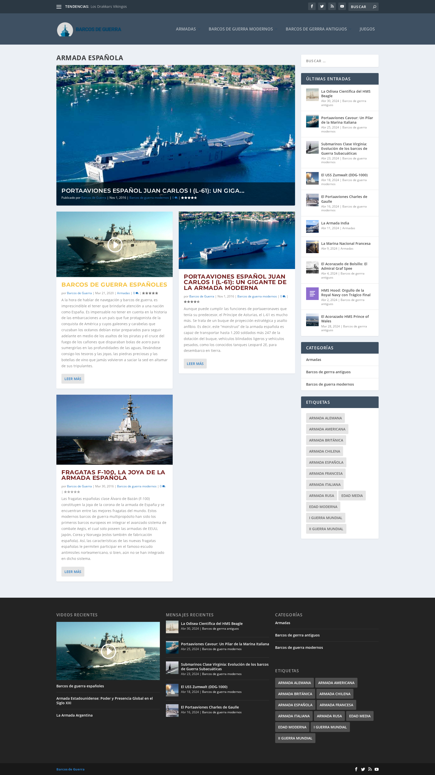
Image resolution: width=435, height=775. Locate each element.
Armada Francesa (326, 473)
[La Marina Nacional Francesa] (312, 247)
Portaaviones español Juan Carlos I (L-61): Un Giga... (153, 190)
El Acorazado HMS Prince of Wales (345, 318)
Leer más (72, 378)
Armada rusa (321, 495)
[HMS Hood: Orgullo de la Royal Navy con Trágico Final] (312, 293)
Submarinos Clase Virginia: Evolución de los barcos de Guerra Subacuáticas (344, 148)
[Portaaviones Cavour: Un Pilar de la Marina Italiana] (312, 121)
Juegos (367, 29)
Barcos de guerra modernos (241, 29)
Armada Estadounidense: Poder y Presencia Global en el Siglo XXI (104, 700)
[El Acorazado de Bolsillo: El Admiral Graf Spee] (312, 267)
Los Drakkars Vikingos (109, 6)
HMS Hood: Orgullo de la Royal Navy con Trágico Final (346, 292)
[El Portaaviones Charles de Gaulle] (312, 200)
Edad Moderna (323, 506)
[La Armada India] (312, 226)
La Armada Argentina (74, 715)
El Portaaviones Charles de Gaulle (344, 199)
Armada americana (327, 429)
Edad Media (352, 495)
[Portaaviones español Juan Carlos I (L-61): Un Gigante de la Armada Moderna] (237, 240)
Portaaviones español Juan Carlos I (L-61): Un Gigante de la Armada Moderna (235, 282)
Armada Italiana (325, 484)
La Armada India (335, 223)
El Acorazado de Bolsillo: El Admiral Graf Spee (344, 266)
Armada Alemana (325, 418)
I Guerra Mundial (325, 517)
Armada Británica (326, 440)
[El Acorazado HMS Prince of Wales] (312, 320)
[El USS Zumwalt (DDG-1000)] (312, 178)
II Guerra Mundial (326, 528)
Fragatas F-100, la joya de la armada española (113, 475)
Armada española (326, 462)
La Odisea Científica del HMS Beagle (346, 93)
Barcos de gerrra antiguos (316, 29)
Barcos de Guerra (93, 197)
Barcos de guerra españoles (114, 284)
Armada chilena (324, 451)
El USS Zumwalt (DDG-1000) (344, 175)
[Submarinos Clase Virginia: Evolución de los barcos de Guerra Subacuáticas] (312, 147)
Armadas (186, 29)
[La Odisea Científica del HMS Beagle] (312, 94)
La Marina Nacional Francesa (346, 243)
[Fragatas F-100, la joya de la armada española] (114, 429)
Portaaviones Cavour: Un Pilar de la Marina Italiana (347, 120)
